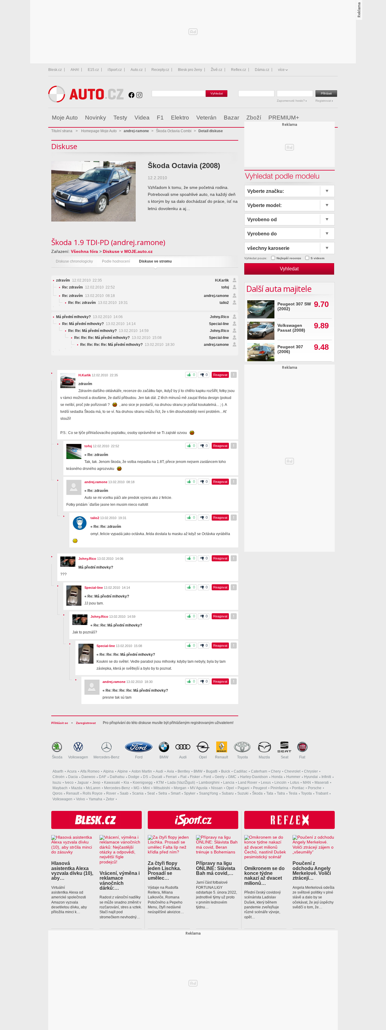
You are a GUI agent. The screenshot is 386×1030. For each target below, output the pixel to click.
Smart (175, 793)
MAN (307, 782)
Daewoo (88, 777)
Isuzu (56, 782)
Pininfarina (279, 788)
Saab (124, 793)
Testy (120, 117)
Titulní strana (61, 131)
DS (145, 777)
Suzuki (242, 793)
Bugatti (211, 771)
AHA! (75, 70)
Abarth (57, 771)
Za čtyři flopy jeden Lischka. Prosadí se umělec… (164, 870)
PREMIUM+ (283, 117)
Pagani (243, 788)
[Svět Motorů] (320, 118)
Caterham (259, 771)
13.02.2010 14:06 (89, 317)
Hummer (293, 777)
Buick (225, 771)
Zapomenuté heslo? (291, 100)
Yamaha (95, 799)
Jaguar (83, 782)
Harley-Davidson (254, 777)
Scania (138, 793)
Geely (219, 777)
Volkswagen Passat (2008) (291, 328)
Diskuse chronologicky (74, 261)
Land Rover (247, 782)
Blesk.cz (55, 70)
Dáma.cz (262, 70)
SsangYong (208, 793)
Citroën (58, 777)
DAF (102, 777)
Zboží (253, 117)
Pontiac (298, 788)
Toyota (242, 757)
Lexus (266, 782)
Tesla (293, 793)
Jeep (96, 782)
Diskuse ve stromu (155, 261)
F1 (160, 117)
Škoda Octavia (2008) (184, 165)
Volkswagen (78, 757)
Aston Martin (141, 771)
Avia (170, 771)
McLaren (93, 788)
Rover (111, 793)
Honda (277, 777)
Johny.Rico (219, 317)
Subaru (228, 793)
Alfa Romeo (90, 771)
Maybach (60, 788)
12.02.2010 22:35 (79, 280)
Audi (183, 757)
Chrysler (311, 771)
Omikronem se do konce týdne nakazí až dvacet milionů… (264, 876)
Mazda (264, 757)
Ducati (157, 777)
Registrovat (323, 100)
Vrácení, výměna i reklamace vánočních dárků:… (120, 880)
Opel (203, 757)
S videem (317, 258)
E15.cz (93, 70)
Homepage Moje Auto (99, 131)
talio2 (224, 303)
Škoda (57, 757)
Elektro (180, 117)
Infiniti (326, 777)
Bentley (184, 771)
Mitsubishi (161, 788)
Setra (162, 793)
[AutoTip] (333, 118)
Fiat (302, 757)
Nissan (217, 788)
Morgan (180, 788)
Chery (276, 771)
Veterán (206, 117)
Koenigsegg (143, 782)
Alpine (122, 771)
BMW (164, 757)
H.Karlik (222, 280)
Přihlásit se (59, 723)
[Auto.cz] (86, 101)
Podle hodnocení (116, 261)
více (281, 70)
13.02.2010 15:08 (118, 338)
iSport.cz (115, 70)
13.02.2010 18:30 (127, 345)
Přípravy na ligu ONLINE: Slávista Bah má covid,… (215, 868)
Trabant (321, 793)
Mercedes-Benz (106, 757)
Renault (221, 757)
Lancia (228, 782)
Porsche (314, 788)
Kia (126, 782)
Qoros (57, 793)
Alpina (108, 771)
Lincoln (280, 782)
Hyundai (311, 777)
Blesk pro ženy (190, 70)
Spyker (189, 793)
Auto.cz (137, 70)
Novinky (95, 117)
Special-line (219, 324)
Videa (142, 117)
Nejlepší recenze (289, 258)
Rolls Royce (93, 793)
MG (136, 788)
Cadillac (240, 771)
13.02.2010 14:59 (108, 331)
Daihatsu (117, 777)
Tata (269, 793)
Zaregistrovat (86, 723)
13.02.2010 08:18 (88, 296)
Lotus (294, 782)
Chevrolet (292, 771)
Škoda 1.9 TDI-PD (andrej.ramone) (108, 242)
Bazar (231, 117)
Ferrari (171, 777)
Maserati (322, 782)
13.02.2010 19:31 (98, 303)
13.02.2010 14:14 (99, 324)
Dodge (133, 777)
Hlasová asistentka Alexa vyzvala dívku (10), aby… (72, 870)
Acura (72, 771)
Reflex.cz (238, 70)
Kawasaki (112, 782)
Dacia (73, 777)
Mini (146, 788)
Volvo (80, 799)
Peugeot (260, 788)
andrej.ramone (216, 296)
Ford (139, 757)
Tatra (281, 793)
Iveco (69, 782)
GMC (232, 777)
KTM (160, 782)
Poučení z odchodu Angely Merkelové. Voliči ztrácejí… (312, 870)
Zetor (110, 799)
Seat (284, 757)
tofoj (225, 287)
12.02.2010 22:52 (88, 287)
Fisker (195, 777)
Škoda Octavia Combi (173, 131)
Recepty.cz (160, 70)
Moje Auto (65, 117)
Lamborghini (209, 782)
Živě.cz (216, 70)
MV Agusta (198, 788)
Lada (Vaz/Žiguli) (181, 782)
